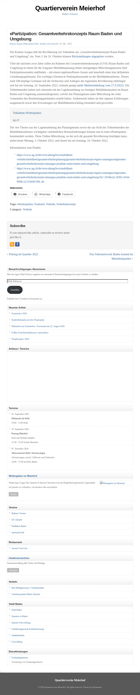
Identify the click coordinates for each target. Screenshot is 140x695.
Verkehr (50, 204)
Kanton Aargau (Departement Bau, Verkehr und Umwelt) (34, 44)
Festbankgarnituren (19, 657)
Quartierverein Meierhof (70, 8)
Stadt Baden (16, 610)
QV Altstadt (16, 519)
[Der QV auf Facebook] (17, 244)
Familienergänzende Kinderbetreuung (27, 629)
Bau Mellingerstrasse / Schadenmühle (27, 588)
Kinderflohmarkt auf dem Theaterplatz (27, 320)
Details (13, 494)
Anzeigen (13, 570)
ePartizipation (25, 204)
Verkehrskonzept (66, 204)
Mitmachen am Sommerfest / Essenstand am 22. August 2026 (38, 326)
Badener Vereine (18, 513)
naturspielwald (17, 532)
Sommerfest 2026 (19, 313)
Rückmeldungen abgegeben (88, 56)
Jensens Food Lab (19, 548)
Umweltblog (16, 642)
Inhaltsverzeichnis (19, 558)
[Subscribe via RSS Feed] (12, 244)
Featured (39, 204)
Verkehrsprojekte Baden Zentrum (25, 594)
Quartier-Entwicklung (20, 622)
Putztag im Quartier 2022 (23, 254)
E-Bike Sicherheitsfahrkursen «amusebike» (30, 332)
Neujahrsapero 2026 (20, 339)
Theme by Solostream (92, 687)
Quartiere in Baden (19, 616)
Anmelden (14, 290)
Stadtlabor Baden (18, 526)
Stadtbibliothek (17, 635)
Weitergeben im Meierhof (23, 476)
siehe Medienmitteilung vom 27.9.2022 (100, 85)
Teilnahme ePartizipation (27, 112)
